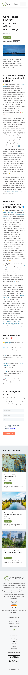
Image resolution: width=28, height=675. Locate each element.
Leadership (14, 641)
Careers (14, 644)
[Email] (19, 41)
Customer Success (14, 624)
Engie (6, 363)
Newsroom (14, 648)
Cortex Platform (14, 621)
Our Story (14, 639)
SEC (6, 355)
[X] (16, 41)
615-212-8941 (12, 610)
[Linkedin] (14, 41)
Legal (14, 646)
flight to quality (7, 321)
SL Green (8, 342)
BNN (6, 379)
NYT (6, 348)
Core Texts (7, 37)
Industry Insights (14, 626)
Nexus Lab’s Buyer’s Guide (15, 191)
